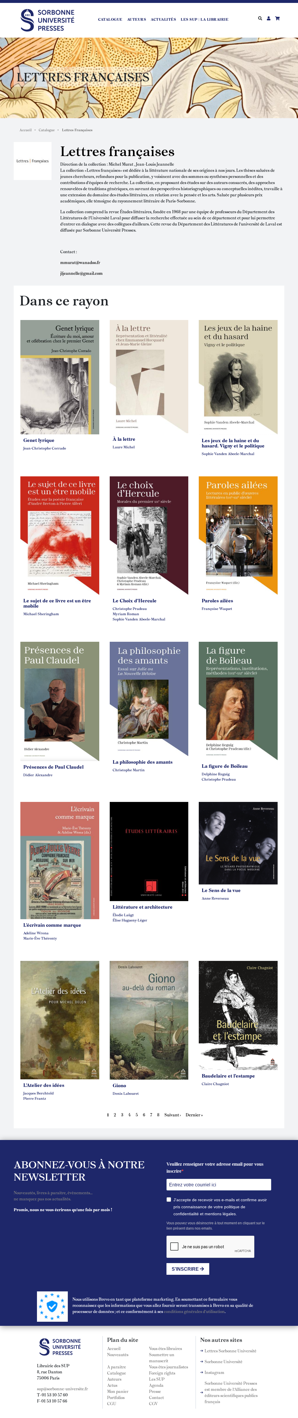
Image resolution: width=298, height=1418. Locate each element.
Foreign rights (162, 1373)
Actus (112, 1385)
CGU (111, 1403)
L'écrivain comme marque (52, 924)
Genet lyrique (38, 440)
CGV (153, 1403)
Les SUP (156, 1379)
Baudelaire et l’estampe (228, 1075)
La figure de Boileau (225, 765)
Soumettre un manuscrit (161, 1357)
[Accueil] (49, 19)
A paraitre (116, 1367)
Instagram (214, 1372)
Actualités (163, 19)
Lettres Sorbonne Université (230, 1351)
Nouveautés (117, 1354)
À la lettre (124, 438)
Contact (156, 1397)
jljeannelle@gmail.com (81, 273)
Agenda (156, 1385)
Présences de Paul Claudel (53, 766)
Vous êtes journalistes (168, 1367)
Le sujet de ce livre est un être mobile (57, 603)
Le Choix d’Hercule (135, 600)
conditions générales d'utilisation (194, 1311)
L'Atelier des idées (43, 1084)
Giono (119, 1085)
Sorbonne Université (223, 1361)
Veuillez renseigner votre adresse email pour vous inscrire (214, 1168)
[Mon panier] (277, 18)
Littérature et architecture (143, 906)
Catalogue (110, 19)
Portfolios (116, 1397)
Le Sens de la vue (221, 890)
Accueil (25, 129)
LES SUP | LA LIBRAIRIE (204, 19)
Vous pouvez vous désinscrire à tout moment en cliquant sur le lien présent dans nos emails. (215, 1225)
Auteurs (136, 19)
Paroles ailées (217, 600)
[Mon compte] (268, 18)
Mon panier (117, 1391)
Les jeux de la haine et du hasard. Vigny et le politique (233, 443)
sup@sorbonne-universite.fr (62, 1388)
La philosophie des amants (143, 761)
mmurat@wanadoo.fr (80, 262)
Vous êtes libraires (165, 1348)
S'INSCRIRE (186, 1269)
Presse (155, 1391)
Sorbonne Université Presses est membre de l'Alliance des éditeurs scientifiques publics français (231, 1392)
